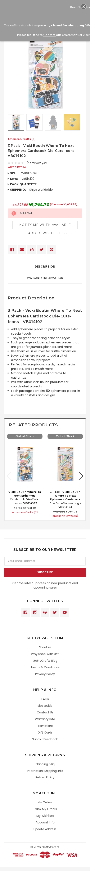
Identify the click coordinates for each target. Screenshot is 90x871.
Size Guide (45, 706)
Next (81, 476)
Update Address (45, 829)
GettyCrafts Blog (45, 661)
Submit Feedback (45, 739)
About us (45, 647)
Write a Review (17, 167)
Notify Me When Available (45, 225)
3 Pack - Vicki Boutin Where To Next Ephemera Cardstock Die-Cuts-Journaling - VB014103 (65, 499)
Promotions (45, 726)
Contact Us (45, 712)
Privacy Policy (45, 674)
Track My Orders (45, 809)
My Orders (45, 802)
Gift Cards (45, 732)
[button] (83, 6)
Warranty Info (45, 719)
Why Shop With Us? (45, 654)
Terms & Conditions (45, 667)
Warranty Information (45, 278)
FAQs (45, 699)
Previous (9, 476)
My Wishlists (45, 816)
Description (45, 266)
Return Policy (45, 777)
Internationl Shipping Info (45, 771)
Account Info (45, 822)
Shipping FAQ (45, 764)
